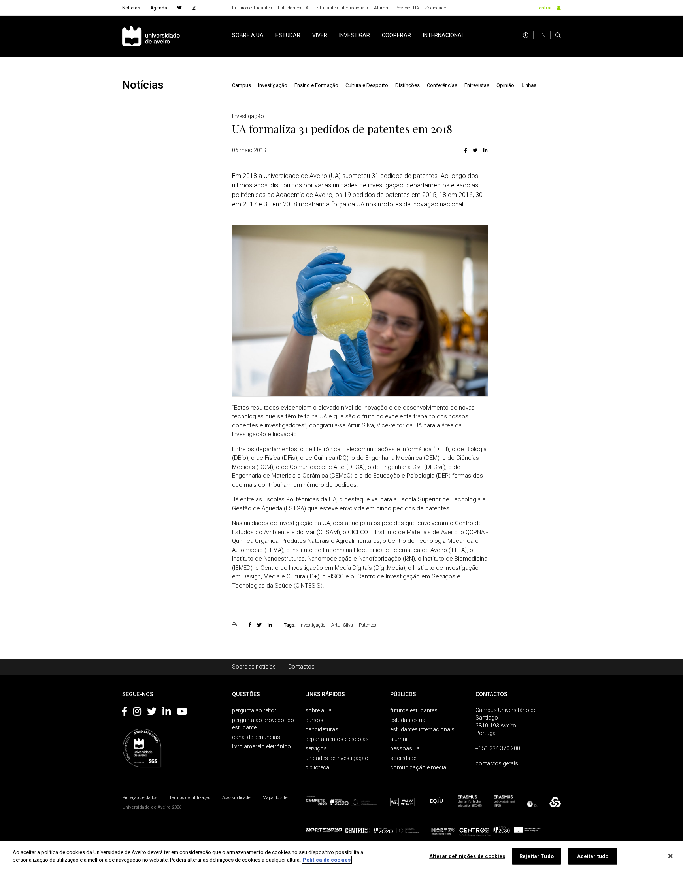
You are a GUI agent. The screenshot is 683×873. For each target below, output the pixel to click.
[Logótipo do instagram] (137, 713)
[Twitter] (475, 150)
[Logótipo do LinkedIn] (166, 713)
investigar (354, 35)
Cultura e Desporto (366, 85)
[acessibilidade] (525, 35)
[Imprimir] (235, 625)
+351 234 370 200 (497, 748)
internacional (443, 35)
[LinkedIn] (484, 150)
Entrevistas (476, 85)
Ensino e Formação (316, 85)
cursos (314, 720)
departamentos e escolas (337, 739)
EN (541, 35)
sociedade (403, 758)
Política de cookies (327, 860)
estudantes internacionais (422, 729)
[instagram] (194, 8)
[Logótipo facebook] (124, 713)
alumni (398, 739)
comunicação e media (418, 767)
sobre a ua (248, 35)
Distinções (407, 85)
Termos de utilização (189, 797)
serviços (316, 748)
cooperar (396, 35)
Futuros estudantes (252, 8)
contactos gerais (496, 763)
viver (319, 35)
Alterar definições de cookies (467, 856)
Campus (241, 85)
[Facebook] (465, 150)
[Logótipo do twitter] (152, 713)
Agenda (158, 8)
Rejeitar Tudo (536, 856)
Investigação (272, 85)
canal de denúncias (256, 737)
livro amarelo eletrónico (261, 746)
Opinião (505, 85)
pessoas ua (405, 748)
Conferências (442, 85)
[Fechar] (670, 856)
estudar (287, 35)
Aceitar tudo (593, 856)
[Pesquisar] (558, 35)
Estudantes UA (293, 8)
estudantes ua (407, 720)
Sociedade (435, 8)
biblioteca (317, 767)
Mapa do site (275, 797)
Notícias (131, 8)
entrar (545, 8)
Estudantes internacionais (341, 8)
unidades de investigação (336, 758)
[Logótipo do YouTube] (182, 713)
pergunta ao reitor (254, 710)
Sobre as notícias (254, 666)
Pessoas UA (407, 8)
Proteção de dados (139, 797)
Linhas (528, 85)
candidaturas (321, 729)
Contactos (301, 666)
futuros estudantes (414, 710)
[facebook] (179, 8)
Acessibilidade (236, 797)
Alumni (381, 8)
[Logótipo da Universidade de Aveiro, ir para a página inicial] (151, 36)
